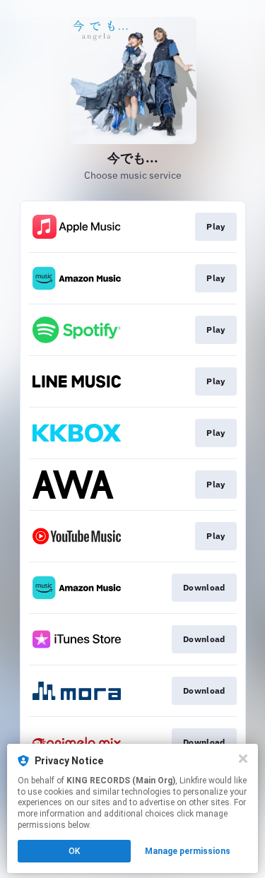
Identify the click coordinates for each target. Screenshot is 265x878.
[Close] (243, 758)
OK (74, 851)
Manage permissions (187, 851)
